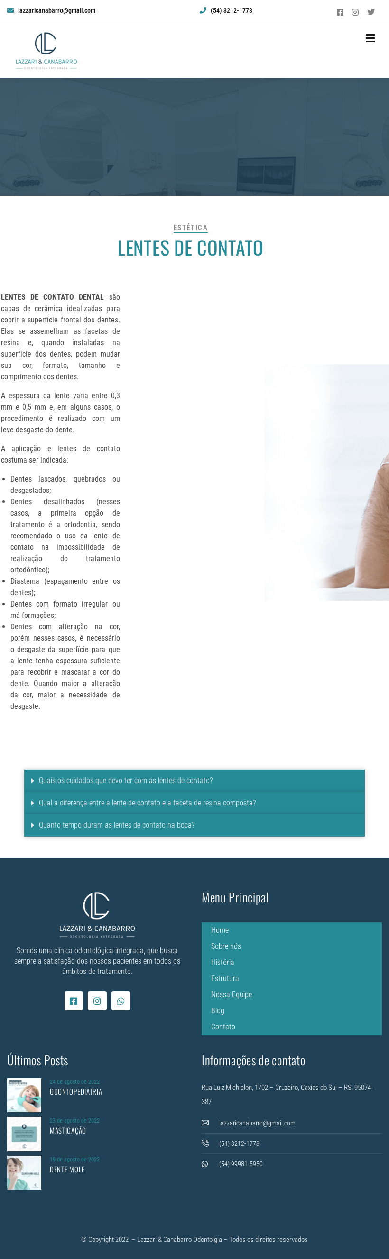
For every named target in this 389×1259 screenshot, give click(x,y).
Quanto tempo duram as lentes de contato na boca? (116, 825)
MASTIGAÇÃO (68, 1130)
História (222, 962)
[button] (194, 781)
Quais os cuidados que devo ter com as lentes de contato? (126, 780)
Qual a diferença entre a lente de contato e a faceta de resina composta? (147, 802)
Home (220, 930)
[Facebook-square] (74, 1000)
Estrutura (225, 978)
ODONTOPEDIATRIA (76, 1091)
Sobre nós (226, 946)
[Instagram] (97, 1000)
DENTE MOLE (67, 1169)
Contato (223, 1026)
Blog (217, 1010)
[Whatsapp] (120, 1000)
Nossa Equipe (231, 994)
